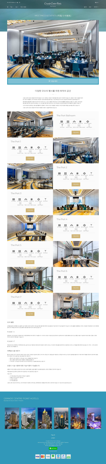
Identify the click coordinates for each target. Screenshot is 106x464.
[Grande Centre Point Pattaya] (53, 4)
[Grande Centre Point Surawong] (12, 418)
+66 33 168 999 (11, 2)
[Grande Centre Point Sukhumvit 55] (78, 418)
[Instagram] (20, 2)
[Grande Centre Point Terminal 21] (61, 418)
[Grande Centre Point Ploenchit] (28, 418)
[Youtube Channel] (18, 2)
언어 (97, 2)
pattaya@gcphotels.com (55, 445)
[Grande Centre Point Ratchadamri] (45, 418)
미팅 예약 (53, 81)
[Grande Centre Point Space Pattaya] (94, 418)
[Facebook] (16, 2)
